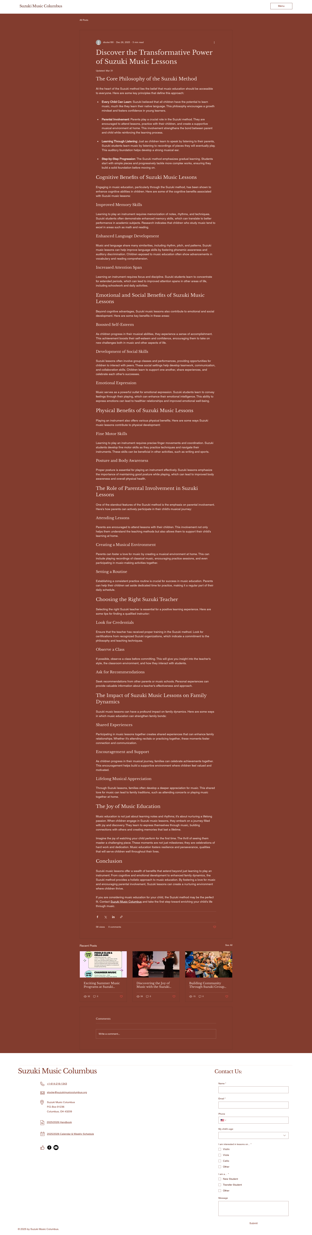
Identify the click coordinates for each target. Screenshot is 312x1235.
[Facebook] (49, 1147)
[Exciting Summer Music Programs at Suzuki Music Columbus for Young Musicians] (103, 964)
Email (222, 1098)
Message (223, 1198)
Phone (221, 1114)
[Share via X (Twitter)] (105, 916)
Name (222, 1083)
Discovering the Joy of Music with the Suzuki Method (153, 985)
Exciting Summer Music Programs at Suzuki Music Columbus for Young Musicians (102, 985)
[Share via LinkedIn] (113, 916)
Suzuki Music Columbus (41, 6)
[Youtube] (55, 1147)
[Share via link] (121, 916)
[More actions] (214, 42)
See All (228, 945)
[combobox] (253, 1135)
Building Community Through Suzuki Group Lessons (206, 985)
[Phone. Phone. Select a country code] (224, 1120)
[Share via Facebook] (97, 916)
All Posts (84, 20)
